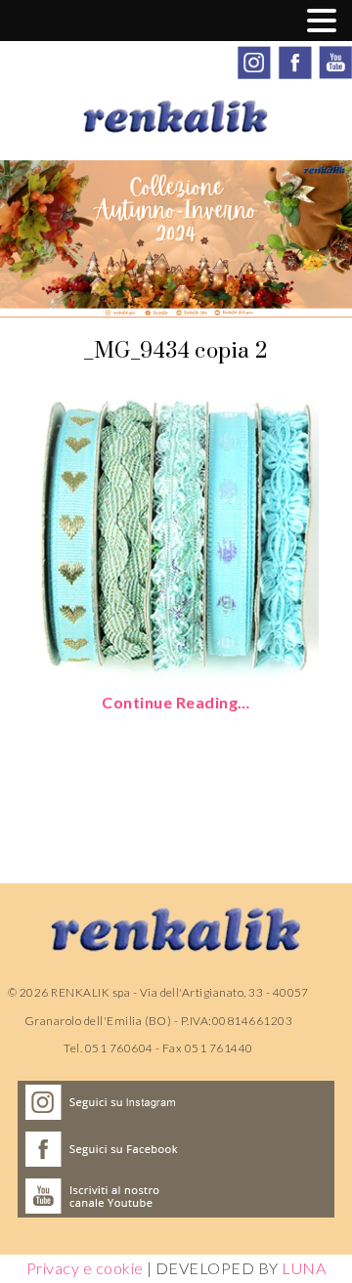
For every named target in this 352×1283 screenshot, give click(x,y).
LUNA (304, 1268)
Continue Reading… (175, 702)
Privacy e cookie (85, 1268)
